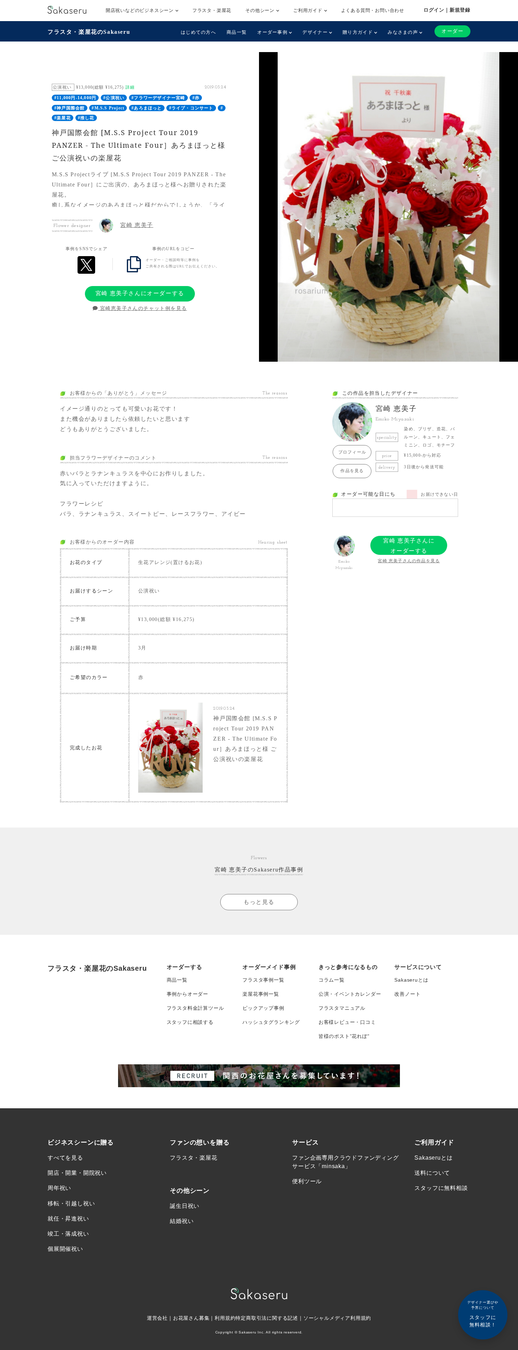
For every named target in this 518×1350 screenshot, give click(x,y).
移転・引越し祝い (71, 1203)
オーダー (452, 31)
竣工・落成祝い (68, 1234)
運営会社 (157, 1318)
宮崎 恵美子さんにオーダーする (139, 293)
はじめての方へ (198, 32)
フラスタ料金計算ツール (195, 1008)
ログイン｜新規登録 (447, 10)
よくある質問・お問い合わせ (372, 10)
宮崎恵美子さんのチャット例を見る (142, 308)
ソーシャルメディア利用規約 (337, 1318)
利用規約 (225, 1318)
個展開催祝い (65, 1249)
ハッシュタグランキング (271, 1022)
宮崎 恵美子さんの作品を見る (409, 560)
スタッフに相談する (190, 1022)
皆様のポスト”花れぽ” (344, 1036)
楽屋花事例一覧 (260, 994)
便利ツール (307, 1181)
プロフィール (352, 452)
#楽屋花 (62, 117)
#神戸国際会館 (69, 108)
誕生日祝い (184, 1206)
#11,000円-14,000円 (75, 97)
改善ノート (407, 994)
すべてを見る (65, 1158)
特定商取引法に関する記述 (266, 1318)
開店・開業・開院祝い (77, 1173)
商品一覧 (237, 32)
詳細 (130, 87)
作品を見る (352, 470)
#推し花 (86, 117)
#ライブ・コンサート (191, 108)
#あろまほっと (146, 108)
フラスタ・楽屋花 (211, 10)
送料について (432, 1173)
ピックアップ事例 (263, 1008)
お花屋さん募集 (191, 1318)
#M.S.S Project (108, 108)
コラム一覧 (332, 980)
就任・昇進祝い (68, 1219)
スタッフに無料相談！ (482, 1313)
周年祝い (59, 1188)
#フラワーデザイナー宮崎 (158, 97)
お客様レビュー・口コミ (347, 1022)
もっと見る (259, 902)
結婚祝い (181, 1221)
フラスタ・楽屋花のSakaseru (89, 32)
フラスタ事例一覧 (263, 980)
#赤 (195, 97)
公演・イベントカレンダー (350, 994)
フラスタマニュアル (342, 1008)
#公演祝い (113, 97)
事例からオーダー (187, 994)
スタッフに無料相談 (441, 1188)
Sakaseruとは (411, 980)
